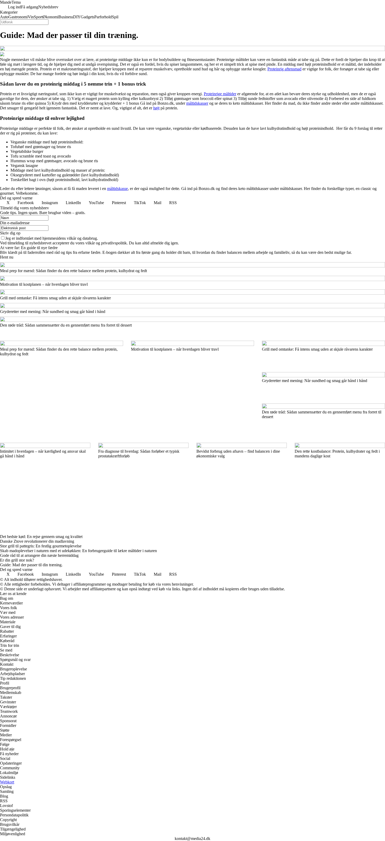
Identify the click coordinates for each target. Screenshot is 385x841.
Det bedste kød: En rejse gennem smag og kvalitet (41, 536)
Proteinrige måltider (220, 94)
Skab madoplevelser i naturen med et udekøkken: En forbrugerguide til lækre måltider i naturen (78, 550)
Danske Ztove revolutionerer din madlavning (37, 541)
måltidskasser (197, 103)
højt (156, 108)
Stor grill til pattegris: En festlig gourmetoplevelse (40, 546)
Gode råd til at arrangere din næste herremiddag (39, 555)
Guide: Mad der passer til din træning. (31, 565)
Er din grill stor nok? (17, 560)
